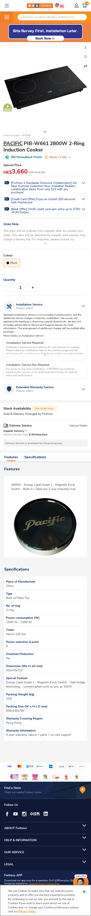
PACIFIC (13, 143)
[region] (45, 900)
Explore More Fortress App (44, 883)
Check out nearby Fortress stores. (23, 792)
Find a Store (12, 788)
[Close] (84, 891)
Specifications (35, 457)
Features (11, 457)
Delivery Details (79, 425)
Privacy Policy (27, 911)
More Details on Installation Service (23, 335)
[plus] (33, 287)
